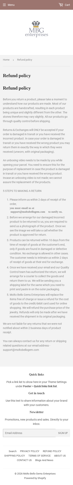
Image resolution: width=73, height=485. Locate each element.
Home (6, 59)
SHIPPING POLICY (14, 455)
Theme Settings (57, 382)
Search (13, 451)
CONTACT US (24, 460)
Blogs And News (44, 460)
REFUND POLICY (52, 451)
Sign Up (63, 433)
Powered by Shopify (35, 478)
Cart (67, 4)
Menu (11, 4)
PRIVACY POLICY (29, 451)
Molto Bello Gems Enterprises (39, 473)
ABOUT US (60, 455)
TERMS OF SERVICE (39, 455)
